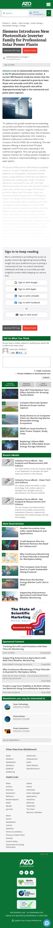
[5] (10, 445)
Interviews (30, 790)
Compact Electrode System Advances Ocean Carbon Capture (34, 405)
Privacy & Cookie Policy (15, 835)
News (14, 23)
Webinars (10, 796)
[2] (10, 406)
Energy (22, 25)
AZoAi (28, 762)
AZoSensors (31, 756)
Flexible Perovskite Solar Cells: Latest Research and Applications (33, 531)
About (8, 815)
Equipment (10, 793)
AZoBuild (9, 768)
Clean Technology (20, 704)
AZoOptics (10, 765)
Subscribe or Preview (21, 707)
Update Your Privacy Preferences (28, 920)
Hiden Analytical (13, 692)
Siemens (6, 70)
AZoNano (9, 759)
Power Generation (21, 728)
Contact (9, 825)
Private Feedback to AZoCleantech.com (34, 373)
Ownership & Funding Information (15, 845)
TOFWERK (11, 653)
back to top (44, 854)
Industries (30, 799)
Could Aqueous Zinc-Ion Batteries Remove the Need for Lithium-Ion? (34, 544)
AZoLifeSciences (33, 768)
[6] (10, 596)
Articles (9, 786)
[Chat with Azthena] (47, 923)
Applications (31, 796)
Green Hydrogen (33, 793)
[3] (10, 419)
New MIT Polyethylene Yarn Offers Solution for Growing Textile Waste (34, 392)
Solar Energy (24, 23)
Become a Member (34, 812)
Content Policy (12, 841)
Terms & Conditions (14, 832)
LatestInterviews (43, 384)
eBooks (9, 806)
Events (29, 786)
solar (41, 230)
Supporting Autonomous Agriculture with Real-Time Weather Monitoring (34, 595)
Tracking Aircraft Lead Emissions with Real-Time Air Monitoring (25, 647)
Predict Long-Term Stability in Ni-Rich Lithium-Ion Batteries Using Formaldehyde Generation (27, 687)
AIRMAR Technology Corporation (19, 664)
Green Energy (36, 23)
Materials (30, 803)
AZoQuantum (31, 759)
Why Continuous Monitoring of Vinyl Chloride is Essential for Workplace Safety (34, 556)
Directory (9, 790)
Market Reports (12, 799)
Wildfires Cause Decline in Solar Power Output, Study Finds (33, 431)
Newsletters (11, 822)
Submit (46, 377)
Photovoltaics (19, 716)
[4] (10, 432)
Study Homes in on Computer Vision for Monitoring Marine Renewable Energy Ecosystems (35, 419)
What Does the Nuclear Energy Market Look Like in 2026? (34, 582)
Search (9, 819)
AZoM (8, 756)
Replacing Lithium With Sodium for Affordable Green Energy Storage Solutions (35, 444)
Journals (9, 809)
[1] (10, 393)
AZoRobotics (11, 762)
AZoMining (10, 772)
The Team (30, 809)
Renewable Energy (10, 25)
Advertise (10, 828)
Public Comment (43, 371)
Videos (29, 783)
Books (8, 803)
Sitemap (9, 838)
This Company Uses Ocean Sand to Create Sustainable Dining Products (33, 569)
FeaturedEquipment (26, 384)
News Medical (32, 765)
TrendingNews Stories (10, 384)
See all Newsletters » (11, 740)
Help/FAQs (30, 806)
